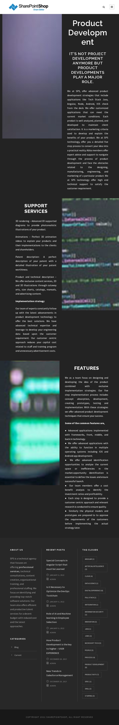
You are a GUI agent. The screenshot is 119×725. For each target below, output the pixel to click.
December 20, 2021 (58, 659)
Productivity (92, 674)
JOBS (88, 636)
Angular (89, 559)
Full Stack (90, 597)
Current (17, 655)
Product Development (94, 666)
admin (53, 579)
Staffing (90, 696)
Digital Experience (94, 590)
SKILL (88, 689)
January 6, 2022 (57, 575)
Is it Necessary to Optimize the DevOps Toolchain (57, 591)
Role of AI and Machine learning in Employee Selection (58, 618)
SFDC (88, 681)
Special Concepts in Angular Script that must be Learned (57, 564)
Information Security (94, 613)
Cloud (89, 576)
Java (88, 629)
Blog (16, 647)
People (89, 650)
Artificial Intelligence (94, 567)
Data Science (91, 583)
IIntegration (91, 605)
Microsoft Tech (93, 643)
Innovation (91, 622)
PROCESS (90, 657)
